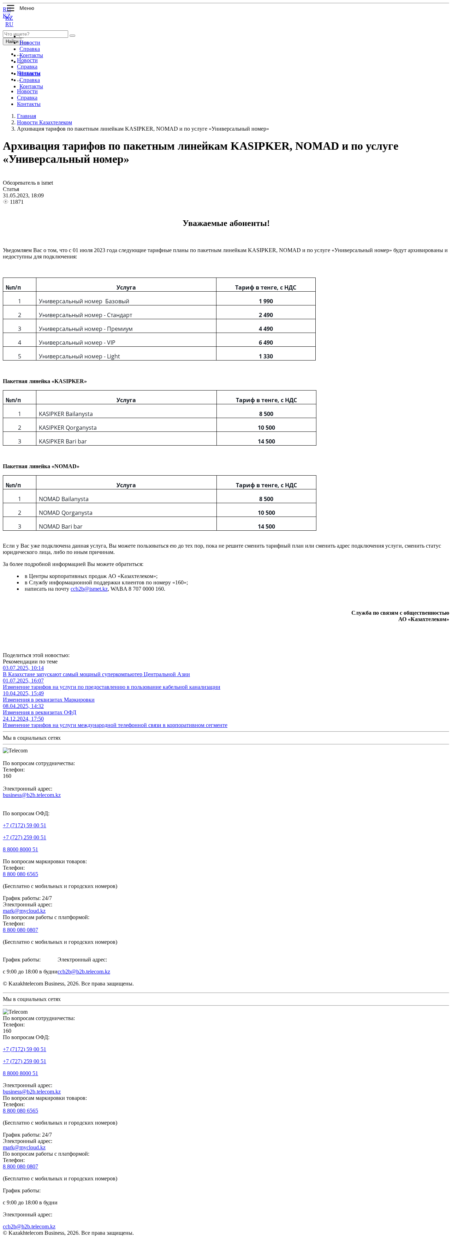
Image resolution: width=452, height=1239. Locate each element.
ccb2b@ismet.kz (89, 589)
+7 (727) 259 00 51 (24, 837)
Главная (26, 116)
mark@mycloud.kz (24, 911)
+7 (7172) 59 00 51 (24, 825)
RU (9, 24)
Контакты (31, 55)
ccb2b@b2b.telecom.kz (84, 972)
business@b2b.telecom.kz (32, 795)
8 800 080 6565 (20, 874)
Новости (29, 43)
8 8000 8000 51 (20, 849)
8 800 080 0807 (20, 930)
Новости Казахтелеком (44, 122)
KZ (9, 18)
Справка (29, 49)
